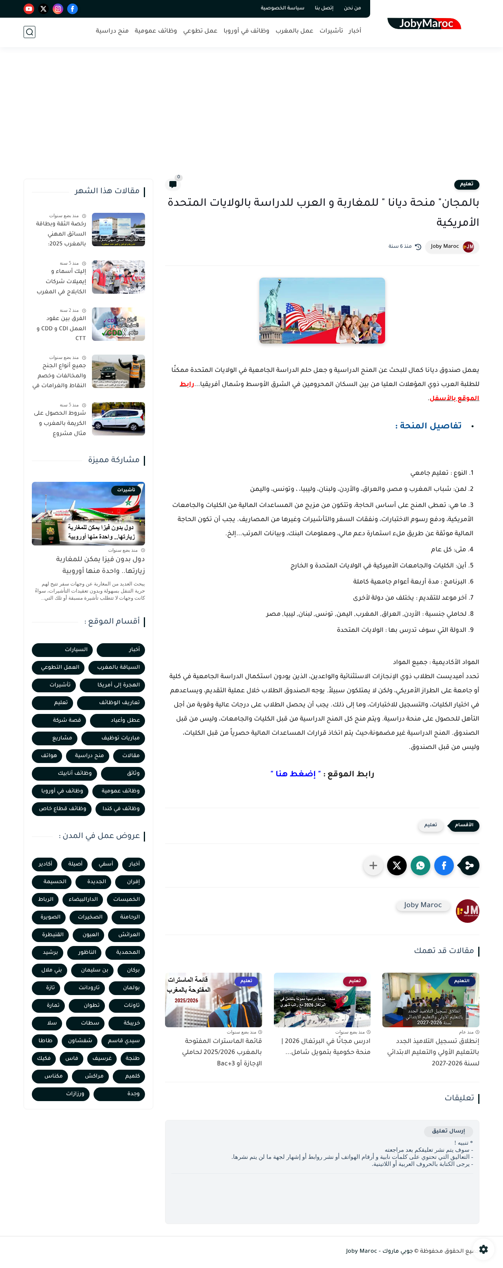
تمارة (53, 1006)
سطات (90, 1023)
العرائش (129, 935)
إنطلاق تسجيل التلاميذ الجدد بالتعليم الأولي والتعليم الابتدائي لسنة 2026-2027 (433, 1053)
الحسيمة (55, 882)
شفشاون (80, 1041)
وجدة (133, 1094)
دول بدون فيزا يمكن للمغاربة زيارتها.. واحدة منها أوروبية (100, 566)
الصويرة (50, 917)
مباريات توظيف (120, 738)
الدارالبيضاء (83, 900)
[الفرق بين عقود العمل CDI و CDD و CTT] (118, 324)
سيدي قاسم (124, 1041)
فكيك (44, 1059)
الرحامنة (130, 917)
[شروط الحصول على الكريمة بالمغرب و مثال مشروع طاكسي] (118, 418)
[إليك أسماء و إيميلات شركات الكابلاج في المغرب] (118, 277)
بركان (133, 970)
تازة (50, 988)
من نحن (352, 8)
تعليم (467, 184)
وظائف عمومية (156, 31)
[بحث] (29, 32)
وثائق (133, 774)
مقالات (131, 756)
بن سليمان (94, 970)
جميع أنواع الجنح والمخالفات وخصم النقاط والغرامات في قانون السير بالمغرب (59, 377)
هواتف (49, 756)
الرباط (45, 900)
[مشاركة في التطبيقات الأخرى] (373, 865)
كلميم (132, 1077)
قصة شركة (67, 721)
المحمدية (128, 953)
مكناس (53, 1077)
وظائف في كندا (121, 809)
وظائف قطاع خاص (62, 809)
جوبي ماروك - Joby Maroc (379, 1252)
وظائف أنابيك (75, 774)
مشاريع (62, 738)
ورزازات (75, 1094)
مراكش (94, 1077)
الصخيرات (90, 917)
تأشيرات (331, 31)
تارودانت (89, 988)
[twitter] (43, 9)
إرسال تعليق (448, 1131)
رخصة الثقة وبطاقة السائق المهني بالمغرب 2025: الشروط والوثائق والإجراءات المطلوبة (60, 236)
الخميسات (126, 900)
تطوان (92, 1006)
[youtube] (29, 9)
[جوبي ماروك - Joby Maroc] (426, 22)
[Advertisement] (251, 118)
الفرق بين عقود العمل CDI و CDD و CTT (61, 329)
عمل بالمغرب (294, 31)
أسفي (106, 864)
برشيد (50, 953)
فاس (71, 1059)
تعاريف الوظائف (119, 703)
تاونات (132, 1006)
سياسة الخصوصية (283, 8)
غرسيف (102, 1059)
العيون (91, 935)
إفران (133, 882)
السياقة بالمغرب (118, 668)
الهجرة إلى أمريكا (118, 685)
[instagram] (58, 9)
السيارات (76, 650)
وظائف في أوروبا (247, 31)
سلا (52, 1023)
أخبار (355, 31)
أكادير (45, 864)
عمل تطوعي (200, 31)
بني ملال (51, 970)
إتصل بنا (324, 8)
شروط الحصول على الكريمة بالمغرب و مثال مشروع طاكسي (60, 425)
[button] (444, 865)
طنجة (133, 1059)
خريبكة (132, 1023)
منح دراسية (112, 31)
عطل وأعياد (125, 721)
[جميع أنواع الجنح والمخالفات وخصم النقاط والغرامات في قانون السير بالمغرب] (118, 371)
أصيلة (75, 864)
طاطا (46, 1041)
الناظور (87, 953)
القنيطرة (53, 935)
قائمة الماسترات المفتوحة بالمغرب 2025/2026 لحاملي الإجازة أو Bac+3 (222, 1053)
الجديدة (96, 882)
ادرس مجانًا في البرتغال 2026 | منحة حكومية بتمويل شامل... (326, 1047)
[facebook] (72, 9)
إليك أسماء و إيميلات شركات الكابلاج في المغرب (61, 282)
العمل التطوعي (60, 668)
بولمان (131, 988)
